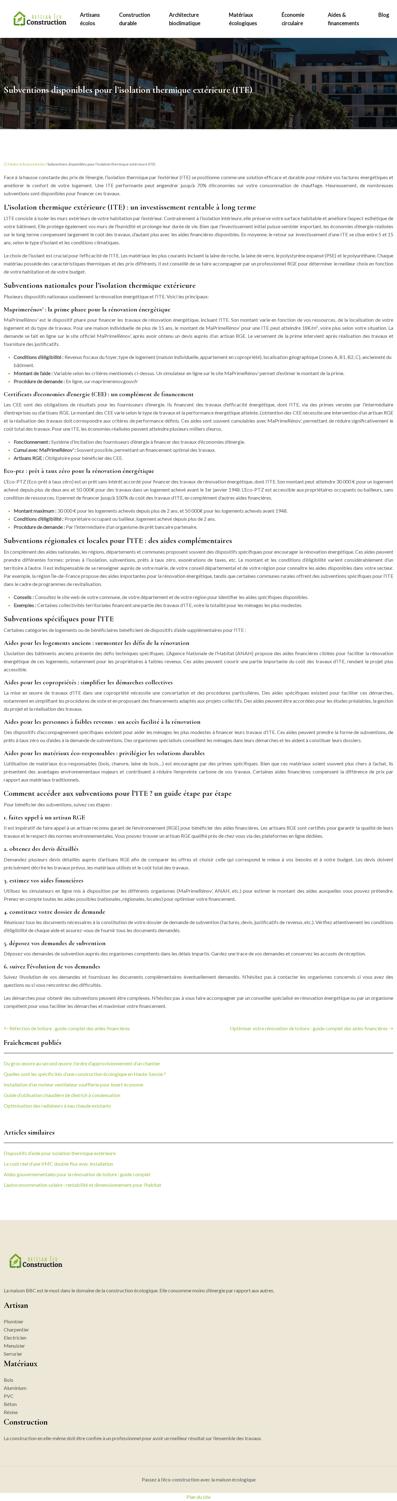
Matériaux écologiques (243, 18)
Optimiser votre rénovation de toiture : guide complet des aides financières (309, 1028)
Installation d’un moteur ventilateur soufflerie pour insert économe (73, 1084)
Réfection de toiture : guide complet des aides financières (69, 1028)
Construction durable (134, 18)
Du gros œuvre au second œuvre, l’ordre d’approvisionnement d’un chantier (82, 1063)
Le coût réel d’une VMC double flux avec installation (58, 1164)
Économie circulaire (293, 18)
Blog (383, 14)
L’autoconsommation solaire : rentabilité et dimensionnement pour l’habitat (82, 1185)
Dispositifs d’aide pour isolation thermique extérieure (60, 1153)
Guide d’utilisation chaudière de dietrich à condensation (62, 1095)
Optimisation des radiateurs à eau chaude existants (57, 1106)
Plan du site (198, 1497)
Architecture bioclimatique (184, 18)
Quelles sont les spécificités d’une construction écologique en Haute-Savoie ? (85, 1074)
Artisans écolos (90, 18)
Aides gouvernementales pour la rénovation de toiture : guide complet (77, 1174)
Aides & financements (343, 18)
